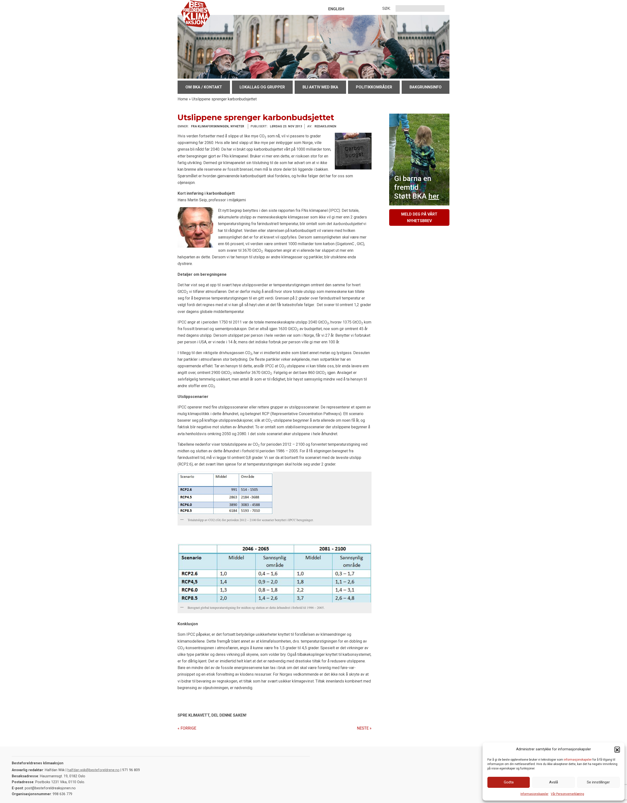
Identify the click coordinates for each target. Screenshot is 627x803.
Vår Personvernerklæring (567, 794)
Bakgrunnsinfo (426, 87)
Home (183, 99)
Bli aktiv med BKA (320, 87)
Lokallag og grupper (262, 87)
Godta (509, 782)
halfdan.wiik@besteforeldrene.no (93, 770)
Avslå (553, 782)
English (336, 9)
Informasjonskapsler (534, 794)
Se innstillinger (598, 782)
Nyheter (237, 126)
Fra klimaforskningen (210, 126)
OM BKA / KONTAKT (203, 87)
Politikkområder (374, 87)
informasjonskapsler (578, 759)
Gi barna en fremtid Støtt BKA (416, 187)
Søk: (386, 8)
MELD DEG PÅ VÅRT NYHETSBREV (419, 217)
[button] (617, 749)
